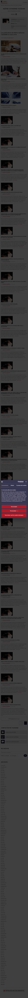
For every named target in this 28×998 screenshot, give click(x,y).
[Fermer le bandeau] (26, 481)
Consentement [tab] (4, 485)
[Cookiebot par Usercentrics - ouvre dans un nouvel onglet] (18, 482)
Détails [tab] (12, 485)
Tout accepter (14, 506)
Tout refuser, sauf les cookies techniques (14, 515)
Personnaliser (13, 510)
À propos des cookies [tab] (21, 485)
